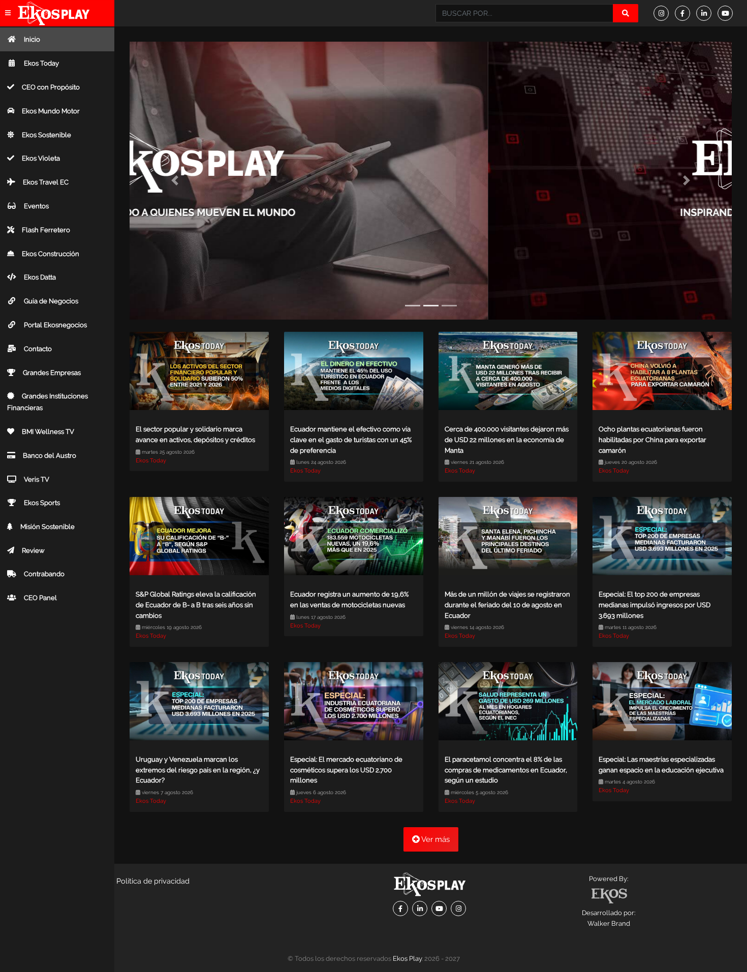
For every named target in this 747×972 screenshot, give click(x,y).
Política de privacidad (153, 880)
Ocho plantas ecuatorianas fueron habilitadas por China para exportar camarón (652, 439)
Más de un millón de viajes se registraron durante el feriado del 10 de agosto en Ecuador (507, 604)
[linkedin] (707, 13)
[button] (175, 181)
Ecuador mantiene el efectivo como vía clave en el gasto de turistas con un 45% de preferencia (351, 439)
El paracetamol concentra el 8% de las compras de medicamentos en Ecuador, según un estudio (506, 770)
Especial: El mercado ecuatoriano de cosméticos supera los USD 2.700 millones (346, 770)
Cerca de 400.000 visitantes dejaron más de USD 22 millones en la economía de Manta (507, 439)
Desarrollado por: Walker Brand (608, 918)
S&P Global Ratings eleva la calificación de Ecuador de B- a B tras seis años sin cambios (196, 604)
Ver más (435, 839)
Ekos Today (151, 460)
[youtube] (728, 13)
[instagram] (664, 13)
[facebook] (685, 13)
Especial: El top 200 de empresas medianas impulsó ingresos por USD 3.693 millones (654, 604)
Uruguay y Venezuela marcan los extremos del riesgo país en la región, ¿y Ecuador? (198, 770)
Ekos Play (407, 958)
